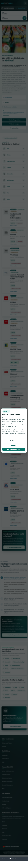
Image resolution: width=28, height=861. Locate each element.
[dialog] (14, 430)
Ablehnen (13, 445)
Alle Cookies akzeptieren (13, 449)
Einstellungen (13, 440)
